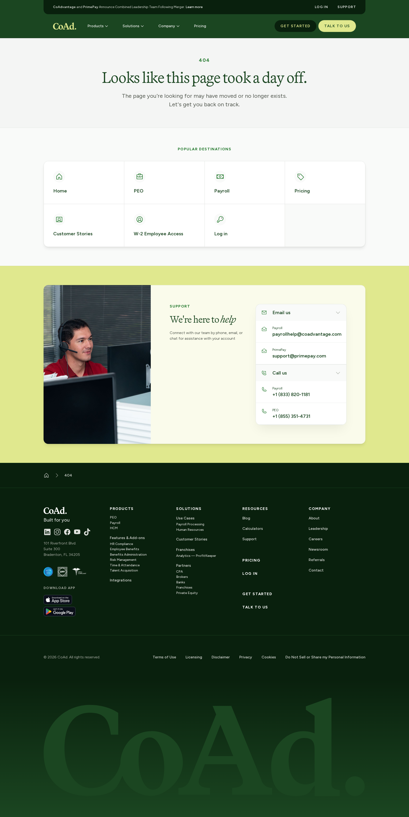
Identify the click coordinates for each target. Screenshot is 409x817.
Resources (255, 509)
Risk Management (123, 560)
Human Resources (190, 530)
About (314, 518)
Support (249, 539)
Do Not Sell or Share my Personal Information (325, 657)
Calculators (252, 528)
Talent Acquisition (124, 570)
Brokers (182, 577)
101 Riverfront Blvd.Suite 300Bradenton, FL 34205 (62, 549)
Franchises (184, 587)
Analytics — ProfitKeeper (196, 556)
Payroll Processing (190, 524)
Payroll (115, 523)
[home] (64, 26)
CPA (179, 572)
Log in (250, 574)
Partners (183, 565)
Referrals (317, 560)
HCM (114, 528)
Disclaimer (221, 657)
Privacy (245, 657)
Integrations (121, 580)
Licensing (194, 657)
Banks (180, 582)
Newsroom (318, 549)
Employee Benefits (124, 549)
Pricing (251, 560)
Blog (246, 518)
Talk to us (255, 607)
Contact (316, 570)
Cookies (269, 657)
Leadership (318, 528)
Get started (257, 594)
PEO (113, 517)
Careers (316, 539)
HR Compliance (121, 544)
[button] (98, 26)
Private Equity (187, 593)
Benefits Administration (128, 555)
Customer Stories (191, 539)
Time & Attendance (125, 565)
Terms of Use (164, 657)
